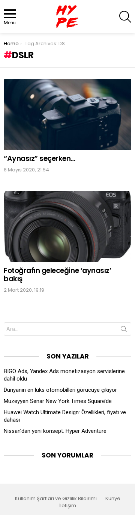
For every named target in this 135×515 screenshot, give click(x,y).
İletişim (67, 506)
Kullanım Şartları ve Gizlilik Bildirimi (56, 499)
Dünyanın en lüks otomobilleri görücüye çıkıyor (60, 390)
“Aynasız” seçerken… (39, 158)
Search (123, 330)
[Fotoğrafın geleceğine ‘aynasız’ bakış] (67, 226)
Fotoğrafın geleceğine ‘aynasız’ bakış (57, 274)
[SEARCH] (125, 16)
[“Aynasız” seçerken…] (67, 114)
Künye (112, 499)
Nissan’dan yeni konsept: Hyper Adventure (55, 431)
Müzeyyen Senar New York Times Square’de (58, 401)
